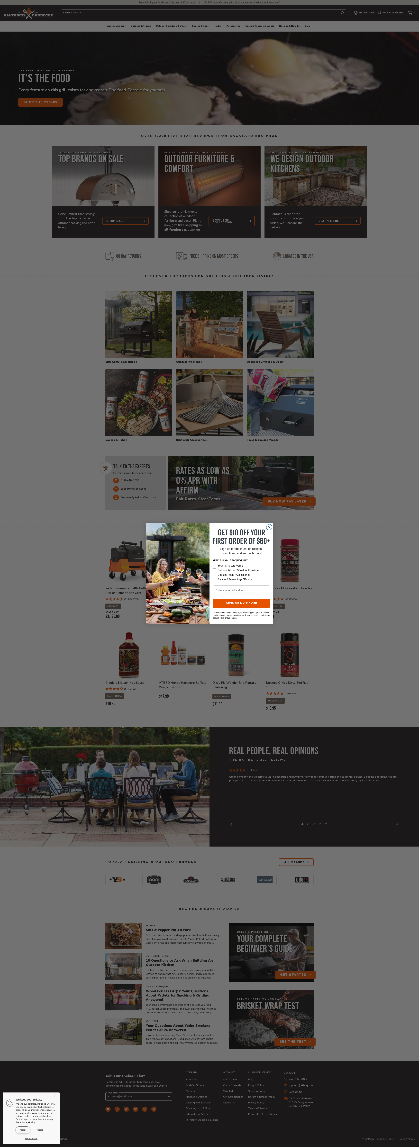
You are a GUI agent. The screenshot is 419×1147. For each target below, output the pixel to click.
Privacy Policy (28, 1122)
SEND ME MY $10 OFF (241, 603)
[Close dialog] (269, 527)
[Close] (56, 1096)
